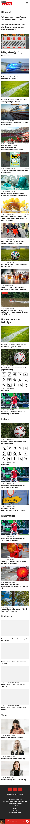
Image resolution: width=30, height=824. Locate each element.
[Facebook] (10, 789)
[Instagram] (15, 789)
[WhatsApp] (20, 789)
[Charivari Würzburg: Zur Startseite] (6, 3)
